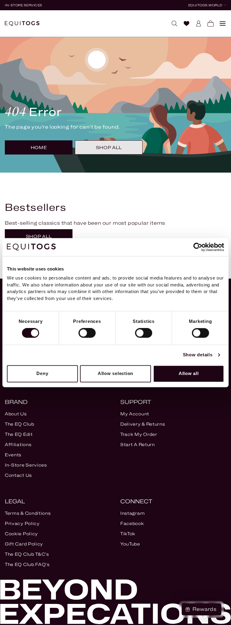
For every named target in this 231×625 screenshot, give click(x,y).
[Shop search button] (172, 23)
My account (134, 413)
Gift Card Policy (24, 543)
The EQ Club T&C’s (27, 554)
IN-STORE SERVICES (23, 5)
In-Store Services (26, 464)
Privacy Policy (22, 523)
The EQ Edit (19, 434)
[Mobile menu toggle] (220, 23)
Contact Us (18, 475)
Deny (42, 373)
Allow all (189, 373)
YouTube (130, 543)
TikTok (127, 533)
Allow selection (115, 373)
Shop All (109, 147)
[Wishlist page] (184, 23)
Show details (198, 355)
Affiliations (18, 444)
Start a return (137, 444)
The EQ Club (19, 424)
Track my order (138, 434)
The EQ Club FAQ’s (27, 564)
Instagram (132, 513)
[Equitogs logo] (22, 23)
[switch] (87, 333)
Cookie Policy (21, 533)
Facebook (132, 523)
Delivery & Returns (142, 424)
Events (13, 454)
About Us (16, 413)
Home (39, 147)
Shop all (39, 236)
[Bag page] (208, 23)
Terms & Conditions (28, 513)
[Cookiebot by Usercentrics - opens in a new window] (197, 247)
